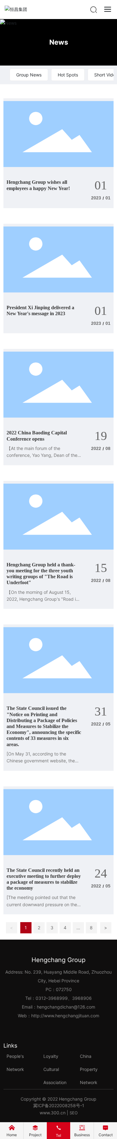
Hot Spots (68, 74)
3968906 (82, 998)
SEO (74, 1112)
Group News (28, 74)
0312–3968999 (52, 998)
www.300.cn (53, 1112)
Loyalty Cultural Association (54, 1069)
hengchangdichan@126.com (66, 1006)
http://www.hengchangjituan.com (65, 1015)
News (58, 42)
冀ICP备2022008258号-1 (58, 1105)
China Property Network (89, 1069)
